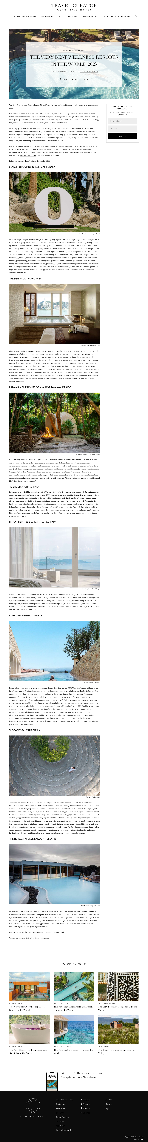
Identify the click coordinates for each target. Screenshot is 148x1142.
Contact (108, 1104)
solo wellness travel (28, 155)
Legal (107, 1108)
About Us (108, 1100)
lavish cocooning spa (31, 351)
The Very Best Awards (74, 50)
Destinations (60, 1104)
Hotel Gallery (60, 1126)
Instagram (86, 1100)
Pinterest (86, 1104)
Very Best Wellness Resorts (32, 161)
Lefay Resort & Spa (68, 594)
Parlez (142, 1139)
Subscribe (86, 1113)
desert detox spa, (28, 803)
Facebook (86, 1108)
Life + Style (60, 1121)
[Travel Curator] (74, 8)
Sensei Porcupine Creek (65, 251)
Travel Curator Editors (89, 71)
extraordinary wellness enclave (21, 463)
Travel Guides (103, 1047)
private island (58, 114)
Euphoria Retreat (87, 691)
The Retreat (92, 911)
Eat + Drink (60, 1113)
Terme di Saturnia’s (85, 492)
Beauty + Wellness (62, 1117)
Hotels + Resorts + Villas (64, 1100)
